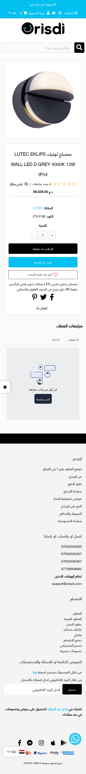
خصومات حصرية (71, 651)
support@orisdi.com (67, 583)
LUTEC (38, 208)
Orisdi (28, 763)
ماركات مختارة (73, 629)
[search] (60, 13)
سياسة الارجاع (73, 491)
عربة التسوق (32, 13)
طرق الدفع (75, 483)
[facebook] (20, 743)
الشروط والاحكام (71, 513)
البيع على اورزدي (71, 506)
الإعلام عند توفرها (43, 248)
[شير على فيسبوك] (52, 298)
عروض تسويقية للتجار (67, 498)
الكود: (49, 216)
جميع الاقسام (73, 640)
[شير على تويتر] (43, 298)
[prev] (11, 100)
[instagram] (41, 743)
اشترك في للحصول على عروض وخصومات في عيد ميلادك (43, 711)
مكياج (78, 634)
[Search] (79, 47)
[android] (64, 743)
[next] (76, 100)
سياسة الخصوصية (70, 520)
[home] (54, 13)
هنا (35, 672)
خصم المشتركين (71, 645)
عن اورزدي (75, 476)
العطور (77, 613)
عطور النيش (74, 624)
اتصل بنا (42, 307)
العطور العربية (73, 618)
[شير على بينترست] (34, 298)
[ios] (53, 743)
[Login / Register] (48, 13)
